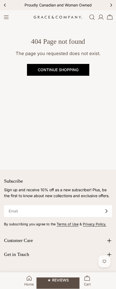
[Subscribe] (106, 211)
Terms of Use (68, 224)
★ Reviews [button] (58, 280)
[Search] (92, 17)
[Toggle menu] (6, 17)
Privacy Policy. (94, 224)
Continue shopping (58, 69)
